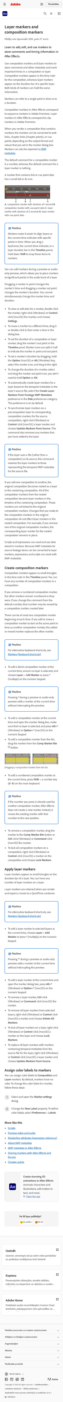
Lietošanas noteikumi (13, 1389)
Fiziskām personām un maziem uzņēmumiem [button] (26, 1330)
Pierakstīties (53, 4)
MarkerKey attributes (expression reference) (32, 1138)
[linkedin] (22, 1379)
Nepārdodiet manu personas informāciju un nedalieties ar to (27, 1393)
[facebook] (6, 1379)
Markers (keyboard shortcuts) (24, 654)
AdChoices (11, 1397)
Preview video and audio (21, 1133)
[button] (41, 4)
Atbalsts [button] (8, 1350)
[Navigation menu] (4, 4)
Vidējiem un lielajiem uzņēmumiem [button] (21, 1337)
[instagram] (11, 1379)
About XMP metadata (20, 1143)
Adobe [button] (8, 1357)
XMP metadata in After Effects (24, 1148)
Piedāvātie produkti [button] (14, 1364)
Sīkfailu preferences (30, 1389)
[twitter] (17, 1379)
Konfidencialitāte (41, 1385)
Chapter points (16, 1162)
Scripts (11, 1128)
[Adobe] (15, 4)
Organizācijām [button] (11, 1343)
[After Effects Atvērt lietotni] (59, 13)
